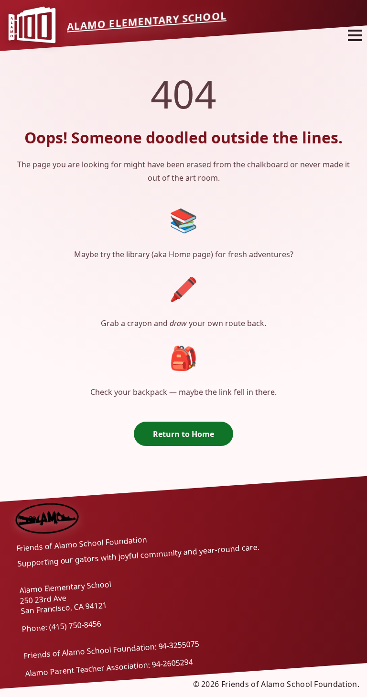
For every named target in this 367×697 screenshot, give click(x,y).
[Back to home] (47, 518)
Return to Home (183, 434)
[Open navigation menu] (355, 35)
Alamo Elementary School (147, 21)
